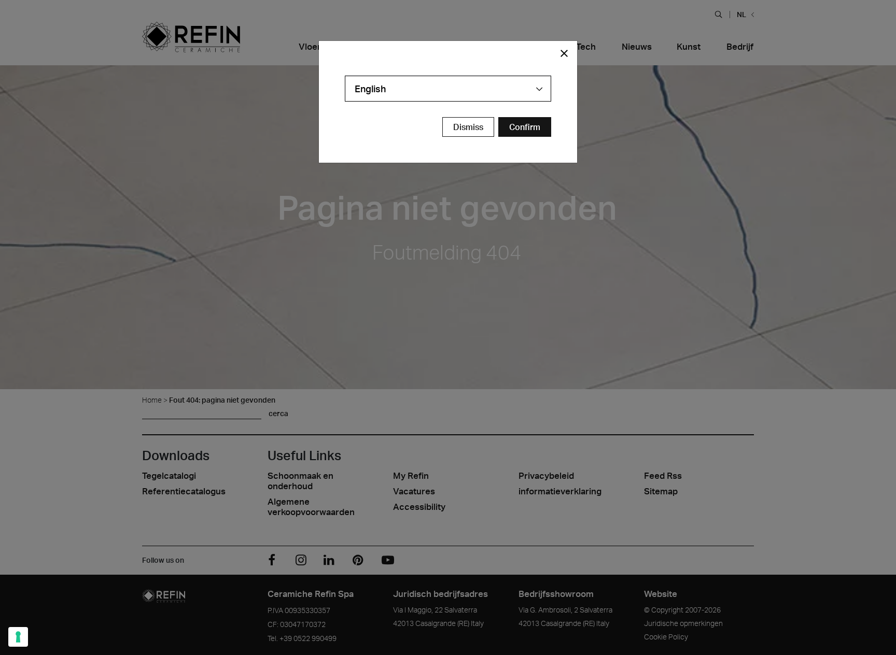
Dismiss (468, 127)
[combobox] (448, 89)
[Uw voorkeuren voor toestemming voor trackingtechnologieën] (18, 637)
